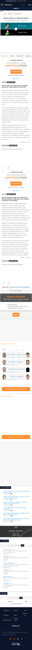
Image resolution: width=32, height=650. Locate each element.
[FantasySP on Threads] (22, 639)
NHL (2, 11)
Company (6, 610)
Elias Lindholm (7, 549)
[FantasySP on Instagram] (14, 639)
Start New (24, 20)
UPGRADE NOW (16, 71)
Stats (12, 56)
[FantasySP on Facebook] (18, 639)
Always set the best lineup (16, 437)
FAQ (25, 610)
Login (29, 4)
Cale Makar (6, 556)
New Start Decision (16, 291)
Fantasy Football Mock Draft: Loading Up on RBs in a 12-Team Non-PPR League (16, 497)
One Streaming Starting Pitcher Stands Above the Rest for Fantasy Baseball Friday (16, 519)
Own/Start (19, 56)
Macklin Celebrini (7, 576)
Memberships (7, 620)
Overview (4, 56)
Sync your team (21, 1)
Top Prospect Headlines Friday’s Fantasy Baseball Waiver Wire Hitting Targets (16, 513)
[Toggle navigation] (2, 5)
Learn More (15, 78)
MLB (16, 545)
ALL (4, 349)
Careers (15, 610)
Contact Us (25, 614)
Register (6, 615)
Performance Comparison (20, 287)
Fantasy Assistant (16, 296)
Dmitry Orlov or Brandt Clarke (18, 13)
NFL (12, 545)
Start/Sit (10, 13)
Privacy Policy (16, 619)
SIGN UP (16, 314)
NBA (19, 545)
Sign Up (16, 8)
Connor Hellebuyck (8, 563)
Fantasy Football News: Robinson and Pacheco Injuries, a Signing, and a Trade (15, 503)
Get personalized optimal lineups (16, 389)
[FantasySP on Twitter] (10, 639)
